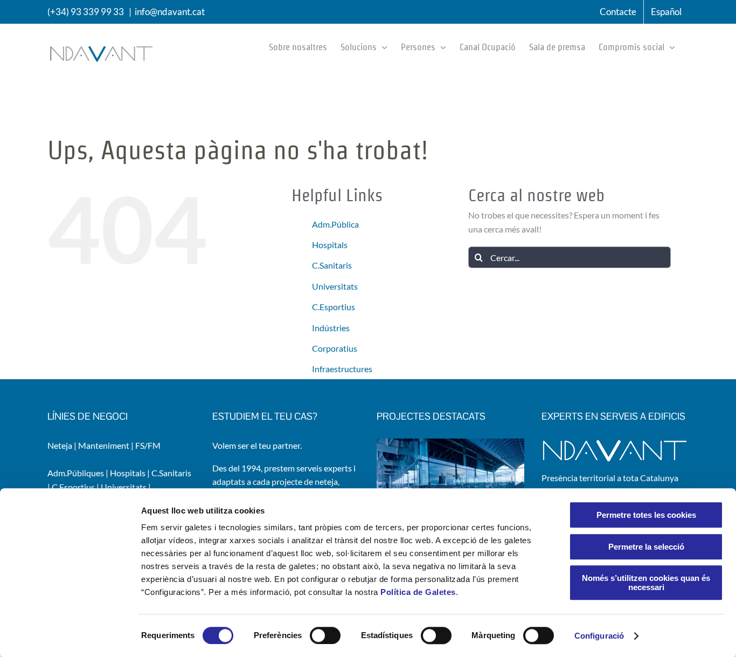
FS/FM (148, 445)
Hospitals (330, 244)
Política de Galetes (418, 592)
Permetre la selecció (646, 546)
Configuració (599, 635)
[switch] (325, 635)
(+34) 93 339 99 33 (85, 11)
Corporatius (334, 348)
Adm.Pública (335, 224)
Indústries (331, 328)
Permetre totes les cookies (646, 514)
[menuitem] (666, 12)
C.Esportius (333, 307)
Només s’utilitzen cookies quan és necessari (646, 582)
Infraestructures (342, 369)
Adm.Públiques (75, 473)
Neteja (59, 445)
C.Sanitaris (332, 265)
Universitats (335, 286)
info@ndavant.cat (170, 11)
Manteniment (103, 445)
